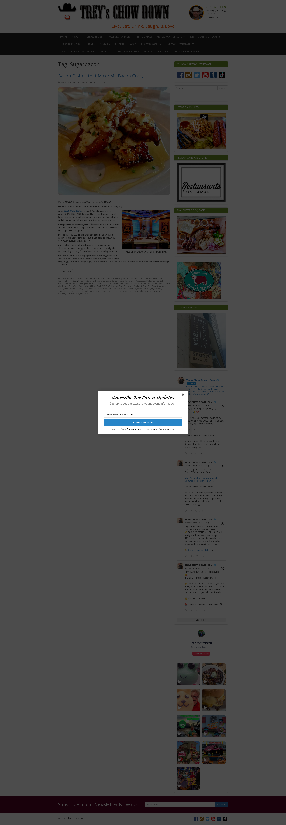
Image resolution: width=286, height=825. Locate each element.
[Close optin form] (183, 395)
